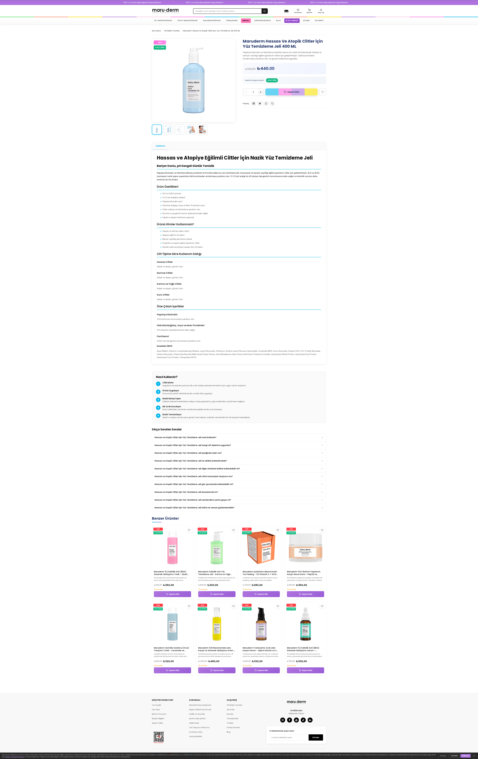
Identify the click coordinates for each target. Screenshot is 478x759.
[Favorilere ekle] (189, 530)
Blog (228, 732)
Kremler (230, 714)
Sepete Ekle (174, 594)
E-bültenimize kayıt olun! (282, 731)
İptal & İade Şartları (197, 718)
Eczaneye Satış (195, 732)
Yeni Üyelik (156, 705)
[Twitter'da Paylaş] (259, 103)
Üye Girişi (156, 709)
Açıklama (160, 145)
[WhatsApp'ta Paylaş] (266, 103)
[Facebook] (289, 720)
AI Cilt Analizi (292, 21)
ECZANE (306, 21)
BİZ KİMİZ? (319, 21)
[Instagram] (282, 720)
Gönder (315, 737)
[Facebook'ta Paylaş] (253, 103)
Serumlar (231, 709)
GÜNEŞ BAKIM (232, 21)
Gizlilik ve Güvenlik (197, 714)
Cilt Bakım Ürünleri (172, 31)
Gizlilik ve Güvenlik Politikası (14, 757)
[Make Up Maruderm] (286, 11)
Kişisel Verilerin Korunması (200, 709)
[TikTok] (303, 720)
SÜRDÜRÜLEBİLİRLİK (262, 21)
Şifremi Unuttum (159, 714)
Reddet (443, 756)
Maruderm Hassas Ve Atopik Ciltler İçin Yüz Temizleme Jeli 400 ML (211, 31)
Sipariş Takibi (157, 723)
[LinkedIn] (310, 720)
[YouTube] (296, 720)
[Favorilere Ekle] (322, 91)
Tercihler (454, 756)
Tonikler (230, 723)
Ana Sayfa (156, 31)
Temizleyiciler (233, 718)
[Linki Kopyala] (272, 103)
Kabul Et (465, 756)
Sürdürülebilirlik (195, 736)
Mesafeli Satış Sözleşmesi (200, 705)
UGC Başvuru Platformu (199, 727)
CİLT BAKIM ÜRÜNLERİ (163, 21)
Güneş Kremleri (233, 727)
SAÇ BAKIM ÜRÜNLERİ (212, 21)
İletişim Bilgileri (158, 718)
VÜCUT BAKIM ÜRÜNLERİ (188, 21)
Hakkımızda (194, 723)
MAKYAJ (245, 21)
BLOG (278, 21)
